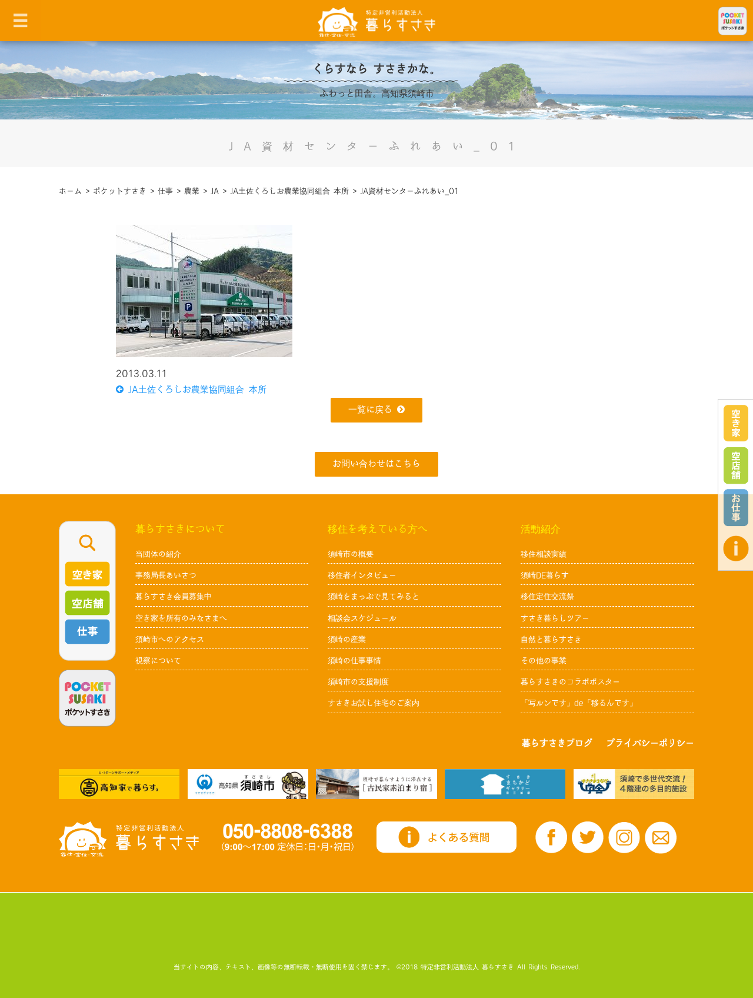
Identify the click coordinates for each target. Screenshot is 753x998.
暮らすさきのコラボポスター (570, 682)
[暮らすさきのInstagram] (624, 837)
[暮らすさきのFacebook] (551, 837)
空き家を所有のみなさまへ (181, 618)
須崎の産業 (347, 640)
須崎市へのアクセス (169, 640)
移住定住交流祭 (547, 597)
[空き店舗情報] (736, 465)
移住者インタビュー (362, 575)
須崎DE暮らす (545, 575)
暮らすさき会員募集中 (173, 597)
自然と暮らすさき (551, 640)
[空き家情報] (736, 423)
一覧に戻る (370, 410)
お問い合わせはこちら (376, 464)
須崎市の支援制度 (358, 682)
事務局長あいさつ (165, 575)
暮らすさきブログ (557, 743)
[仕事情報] (736, 507)
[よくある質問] (736, 548)
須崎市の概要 (351, 554)
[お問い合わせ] (661, 837)
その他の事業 (544, 661)
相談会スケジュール (362, 618)
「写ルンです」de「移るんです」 (579, 703)
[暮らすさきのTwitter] (588, 837)
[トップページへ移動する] (129, 839)
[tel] (288, 837)
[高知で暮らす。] (119, 784)
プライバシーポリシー (650, 743)
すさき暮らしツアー (555, 618)
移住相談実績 (544, 554)
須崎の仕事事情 (354, 661)
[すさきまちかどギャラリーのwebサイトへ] (505, 784)
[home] (376, 21)
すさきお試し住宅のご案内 (373, 703)
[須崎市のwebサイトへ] (248, 784)
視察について (158, 661)
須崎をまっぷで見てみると (373, 597)
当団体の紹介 (158, 554)
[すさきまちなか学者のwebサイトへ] (634, 784)
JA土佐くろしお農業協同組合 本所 (195, 390)
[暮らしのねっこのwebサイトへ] (376, 784)
